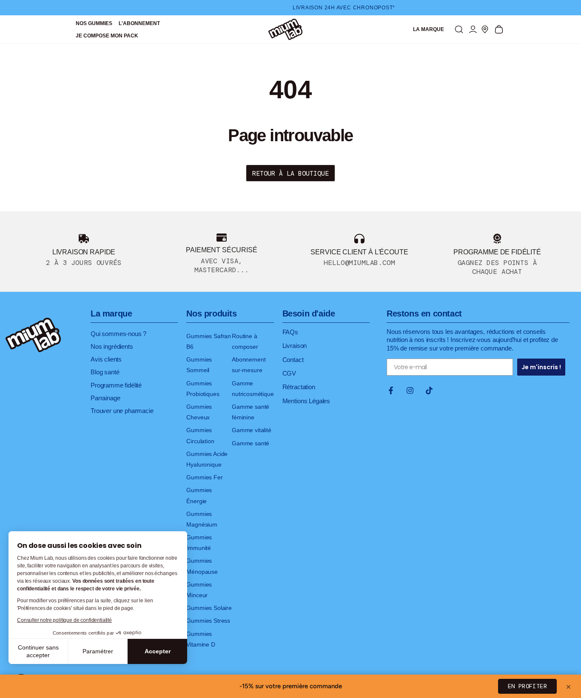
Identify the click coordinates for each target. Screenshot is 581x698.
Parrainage (105, 398)
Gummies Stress (208, 620)
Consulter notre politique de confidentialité (64, 620)
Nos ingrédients (112, 346)
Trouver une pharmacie (122, 410)
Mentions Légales (306, 401)
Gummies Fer (204, 477)
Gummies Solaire (209, 607)
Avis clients (106, 359)
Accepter (158, 651)
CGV (289, 373)
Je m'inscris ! (541, 367)
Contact (293, 359)
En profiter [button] (527, 686)
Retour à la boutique (290, 173)
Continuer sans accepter (38, 651)
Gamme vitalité (251, 430)
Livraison (294, 345)
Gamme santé (250, 443)
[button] (459, 29)
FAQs (290, 332)
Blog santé (105, 372)
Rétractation (298, 386)
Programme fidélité (116, 385)
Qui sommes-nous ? (118, 333)
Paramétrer (98, 651)
